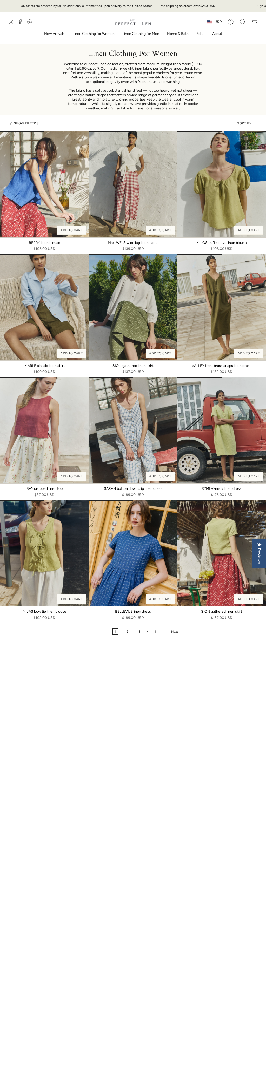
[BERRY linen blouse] (44, 184)
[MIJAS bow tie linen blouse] (44, 553)
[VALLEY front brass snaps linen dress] (221, 307)
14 (154, 631)
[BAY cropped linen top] (44, 430)
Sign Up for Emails (240, 6)
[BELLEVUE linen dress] (133, 553)
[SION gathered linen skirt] (133, 307)
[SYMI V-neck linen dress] (221, 430)
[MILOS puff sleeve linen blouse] (221, 184)
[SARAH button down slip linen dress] (133, 430)
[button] (93, 34)
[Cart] (255, 21)
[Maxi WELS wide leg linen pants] (133, 184)
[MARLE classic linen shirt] (44, 307)
